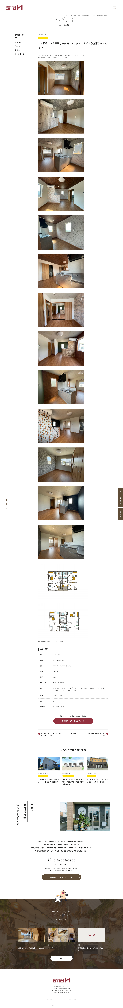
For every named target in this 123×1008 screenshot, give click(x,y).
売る (16, 46)
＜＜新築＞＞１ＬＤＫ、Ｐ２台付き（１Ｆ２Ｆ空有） (51, 734)
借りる (17, 50)
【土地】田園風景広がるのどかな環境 (95, 734)
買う (16, 42)
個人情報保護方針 (50, 999)
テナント (18, 54)
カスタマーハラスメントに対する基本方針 (67, 999)
